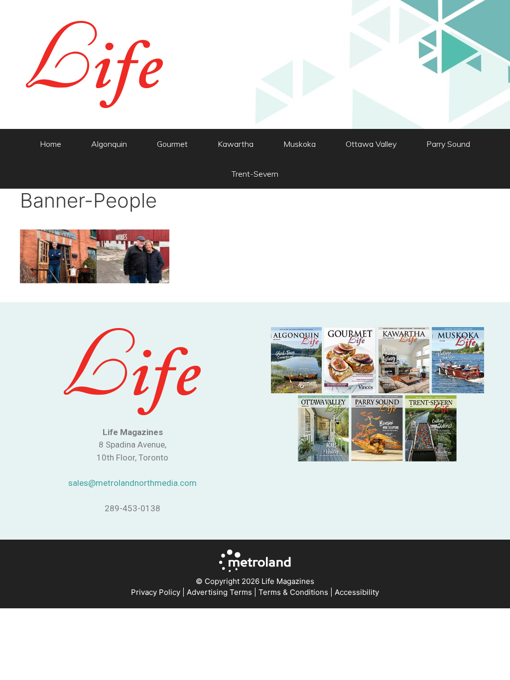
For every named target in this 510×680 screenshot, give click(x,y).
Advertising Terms (219, 592)
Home (50, 144)
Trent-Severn (255, 174)
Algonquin (109, 144)
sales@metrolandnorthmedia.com (132, 483)
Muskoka (299, 144)
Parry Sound (448, 144)
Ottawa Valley (371, 144)
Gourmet (172, 144)
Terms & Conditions (293, 592)
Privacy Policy (155, 592)
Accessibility (357, 592)
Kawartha (236, 144)
